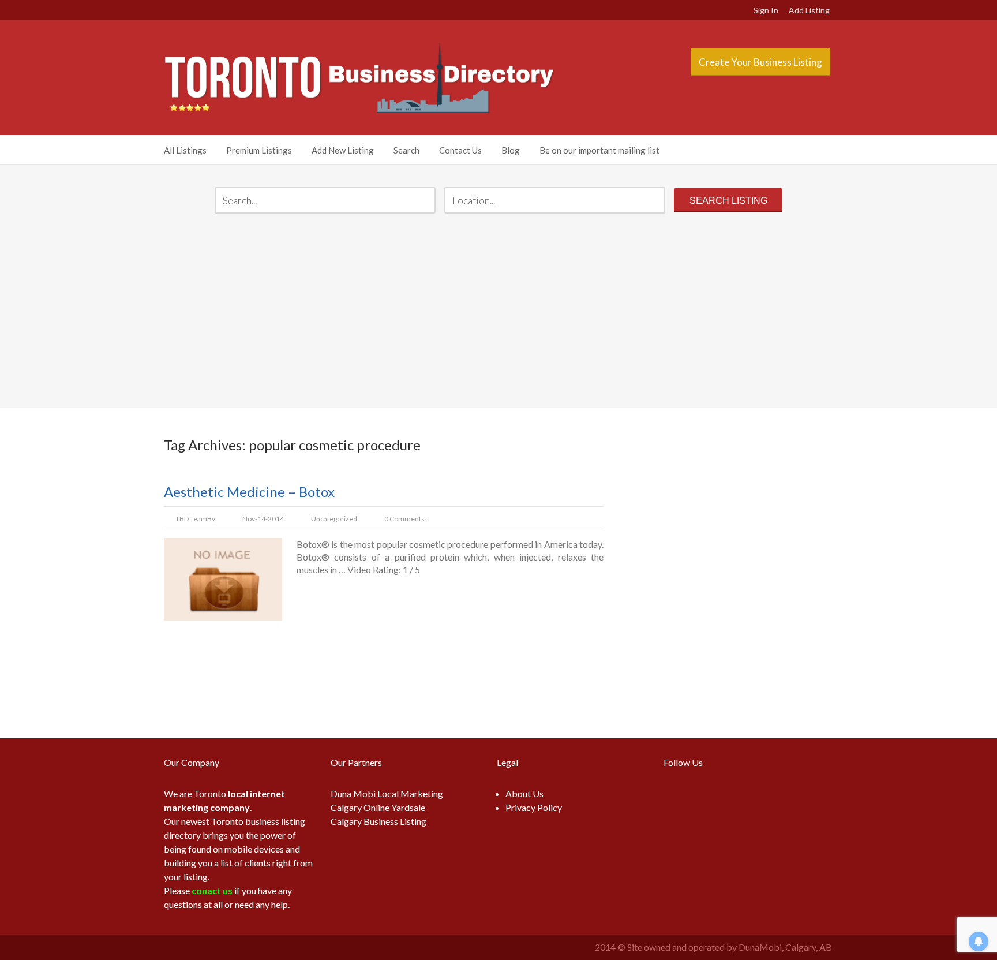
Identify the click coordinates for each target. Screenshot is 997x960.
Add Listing (809, 10)
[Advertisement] (498, 312)
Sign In (766, 10)
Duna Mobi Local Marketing (387, 793)
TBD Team (191, 518)
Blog (510, 150)
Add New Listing (343, 150)
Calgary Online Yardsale (378, 807)
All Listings (185, 150)
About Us (524, 793)
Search (406, 150)
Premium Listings (259, 150)
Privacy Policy (533, 807)
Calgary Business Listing (378, 821)
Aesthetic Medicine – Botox (249, 491)
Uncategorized (334, 518)
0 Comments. (405, 518)
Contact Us (460, 150)
